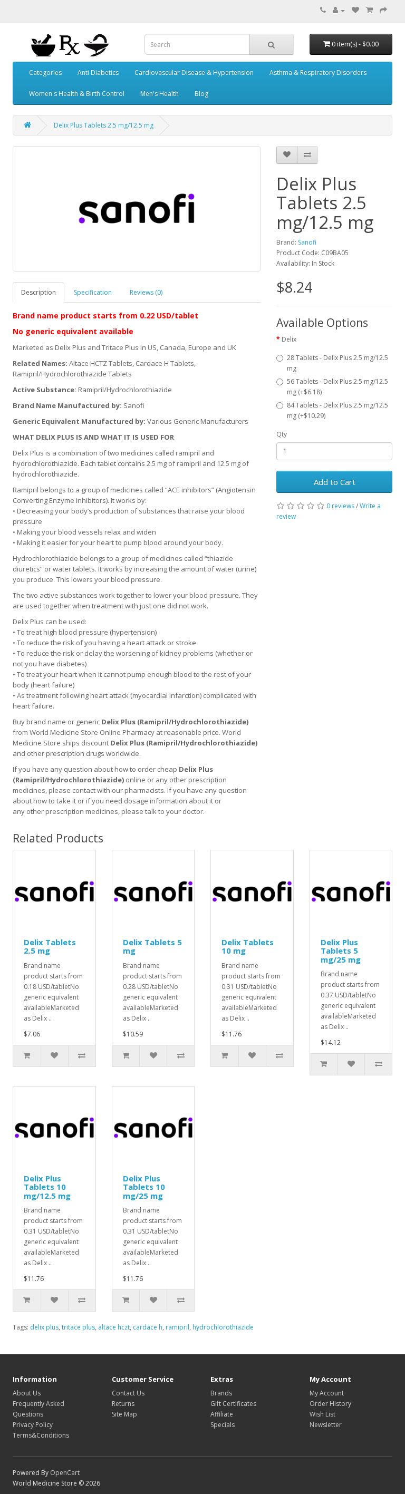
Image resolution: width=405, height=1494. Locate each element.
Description (38, 292)
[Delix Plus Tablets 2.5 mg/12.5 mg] (137, 208)
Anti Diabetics (98, 72)
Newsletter (326, 1424)
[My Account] (339, 10)
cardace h (147, 1327)
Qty (281, 434)
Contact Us (128, 1393)
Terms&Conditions (41, 1435)
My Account (327, 1393)
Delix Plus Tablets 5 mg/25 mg (341, 951)
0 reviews (340, 505)
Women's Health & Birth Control (76, 93)
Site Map (124, 1414)
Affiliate (221, 1414)
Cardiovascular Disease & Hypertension (194, 72)
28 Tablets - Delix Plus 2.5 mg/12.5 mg (337, 363)
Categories (45, 72)
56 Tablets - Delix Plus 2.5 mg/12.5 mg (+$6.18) (337, 386)
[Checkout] (383, 10)
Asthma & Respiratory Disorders (318, 72)
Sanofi (307, 242)
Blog (201, 93)
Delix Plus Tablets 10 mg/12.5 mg (47, 1187)
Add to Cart (334, 482)
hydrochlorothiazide (223, 1327)
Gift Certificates (233, 1403)
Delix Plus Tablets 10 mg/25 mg (144, 1187)
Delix (289, 339)
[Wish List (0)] (355, 10)
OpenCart (65, 1472)
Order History (330, 1403)
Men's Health (159, 93)
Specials (222, 1424)
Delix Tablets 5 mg (152, 946)
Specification (93, 292)
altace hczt (114, 1327)
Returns (123, 1403)
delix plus (44, 1327)
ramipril (177, 1327)
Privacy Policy (33, 1424)
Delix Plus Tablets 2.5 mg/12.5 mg (103, 125)
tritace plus (78, 1327)
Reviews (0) (146, 292)
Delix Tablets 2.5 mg (50, 946)
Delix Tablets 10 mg (247, 946)
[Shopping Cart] (369, 10)
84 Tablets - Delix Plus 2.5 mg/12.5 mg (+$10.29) (337, 410)
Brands (221, 1393)
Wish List (322, 1414)
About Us (27, 1393)
